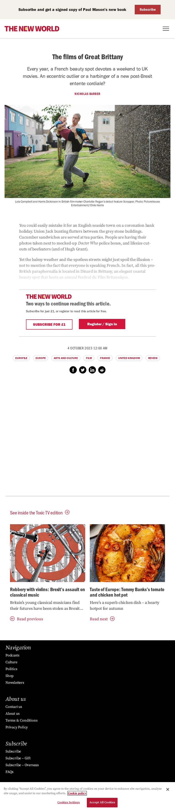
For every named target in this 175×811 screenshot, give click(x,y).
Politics (11, 669)
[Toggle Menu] (165, 28)
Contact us (13, 706)
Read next (99, 619)
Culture (11, 662)
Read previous (30, 619)
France (105, 358)
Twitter (82, 370)
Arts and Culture (66, 358)
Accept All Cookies (102, 802)
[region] (87, 796)
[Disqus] (87, 437)
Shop (9, 676)
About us (12, 713)
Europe (41, 358)
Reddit (102, 370)
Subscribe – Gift (18, 758)
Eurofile (21, 358)
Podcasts (12, 655)
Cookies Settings (68, 802)
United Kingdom (129, 358)
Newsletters (14, 682)
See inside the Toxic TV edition (36, 512)
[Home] (32, 28)
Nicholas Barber (87, 94)
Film (89, 358)
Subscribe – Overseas (22, 765)
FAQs (9, 772)
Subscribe (148, 9)
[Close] (168, 789)
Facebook (73, 370)
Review (152, 358)
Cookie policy (77, 793)
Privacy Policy (16, 727)
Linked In (92, 370)
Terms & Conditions (21, 720)
